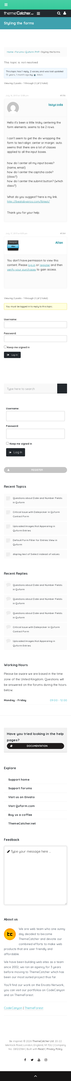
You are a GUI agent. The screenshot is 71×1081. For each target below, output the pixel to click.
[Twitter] (32, 1060)
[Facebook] (25, 1060)
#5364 (62, 233)
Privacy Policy (55, 1049)
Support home (18, 779)
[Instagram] (46, 1060)
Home (10, 51)
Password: (10, 333)
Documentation (37, 745)
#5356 (62, 95)
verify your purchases (21, 269)
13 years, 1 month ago (17, 74)
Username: (10, 319)
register (45, 265)
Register (37, 469)
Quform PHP (32, 51)
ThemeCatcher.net (22, 823)
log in (31, 265)
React (41, 1049)
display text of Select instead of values (36, 554)
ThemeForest (33, 1008)
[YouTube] (39, 1060)
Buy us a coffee (20, 815)
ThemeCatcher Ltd (42, 1041)
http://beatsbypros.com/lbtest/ (28, 201)
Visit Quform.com (21, 806)
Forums (19, 51)
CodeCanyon (13, 1008)
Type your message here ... (31, 851)
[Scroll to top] (35, 1076)
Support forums (20, 788)
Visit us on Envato (21, 797)
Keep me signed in (18, 347)
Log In (14, 354)
